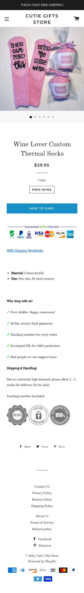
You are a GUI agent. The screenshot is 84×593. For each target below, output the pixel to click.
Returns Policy (42, 499)
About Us (42, 516)
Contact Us (42, 486)
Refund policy (42, 529)
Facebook (44, 539)
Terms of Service (42, 522)
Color (42, 180)
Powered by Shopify (42, 561)
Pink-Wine (42, 189)
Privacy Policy (42, 493)
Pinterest (44, 546)
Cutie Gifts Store (42, 19)
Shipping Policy (42, 506)
